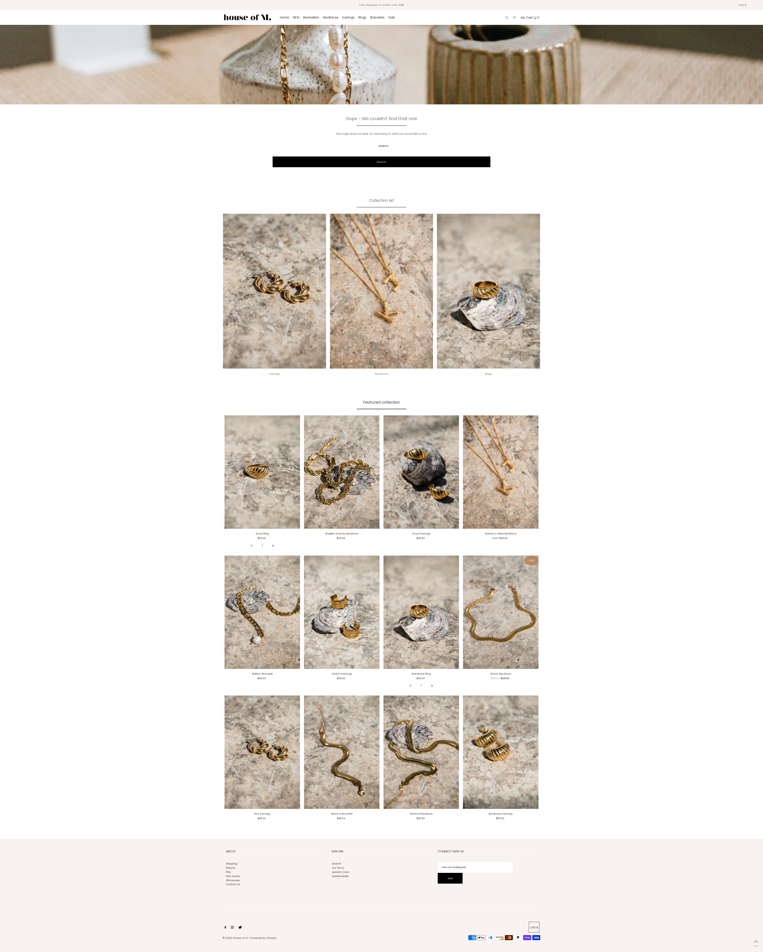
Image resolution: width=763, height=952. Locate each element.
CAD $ (743, 5)
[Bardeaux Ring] (421, 612)
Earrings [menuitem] (348, 17)
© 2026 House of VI (235, 938)
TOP (756, 946)
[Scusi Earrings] (421, 472)
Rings (488, 374)
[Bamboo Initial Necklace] (500, 472)
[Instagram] (232, 928)
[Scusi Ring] (262, 472)
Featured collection (381, 402)
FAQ (228, 872)
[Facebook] (225, 928)
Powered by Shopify (263, 938)
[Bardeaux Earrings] (500, 752)
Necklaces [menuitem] (331, 17)
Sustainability (340, 876)
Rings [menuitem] (362, 17)
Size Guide (233, 876)
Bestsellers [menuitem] (311, 17)
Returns (231, 868)
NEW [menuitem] (296, 17)
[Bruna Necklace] (500, 612)
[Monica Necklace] (421, 752)
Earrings (274, 374)
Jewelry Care (340, 872)
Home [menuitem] (284, 17)
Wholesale (233, 880)
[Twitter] (240, 928)
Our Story (338, 868)
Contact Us (233, 884)
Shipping (231, 864)
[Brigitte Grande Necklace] (342, 472)
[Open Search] (506, 17)
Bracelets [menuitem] (377, 17)
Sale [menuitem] (391, 17)
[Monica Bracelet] (342, 752)
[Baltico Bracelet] (262, 612)
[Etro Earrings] (262, 752)
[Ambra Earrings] (342, 612)
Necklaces (381, 374)
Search (336, 864)
